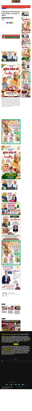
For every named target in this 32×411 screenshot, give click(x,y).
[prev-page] (2, 315)
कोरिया (15, 309)
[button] (29, 3)
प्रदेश (10, 17)
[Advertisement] (11, 45)
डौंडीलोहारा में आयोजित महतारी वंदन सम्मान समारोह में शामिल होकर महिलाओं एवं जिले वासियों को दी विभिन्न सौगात (11, 312)
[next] (29, 8)
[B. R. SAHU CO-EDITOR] (3, 20)
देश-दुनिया (6, 17)
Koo (17, 384)
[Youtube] (22, 384)
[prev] (28, 8)
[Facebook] (7, 23)
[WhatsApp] (12, 23)
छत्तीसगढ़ (12, 17)
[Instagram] (11, 384)
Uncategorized (3, 17)
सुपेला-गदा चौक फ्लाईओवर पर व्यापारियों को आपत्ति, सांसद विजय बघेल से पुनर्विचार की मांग (4, 311)
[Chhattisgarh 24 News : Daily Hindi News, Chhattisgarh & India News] (16, 1)
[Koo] (15, 384)
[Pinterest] (11, 23)
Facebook (9, 384)
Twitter (21, 384)
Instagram (13, 384)
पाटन (8, 17)
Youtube (25, 384)
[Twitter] (9, 23)
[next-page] (3, 315)
